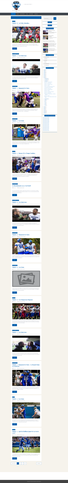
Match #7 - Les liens (18, 121)
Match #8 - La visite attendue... (21, 23)
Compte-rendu (15, 86)
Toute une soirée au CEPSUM (52, 31)
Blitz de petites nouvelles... (51, 36)
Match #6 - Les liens (18, 267)
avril (45, 103)
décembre (46, 78)
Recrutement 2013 (46, 127)
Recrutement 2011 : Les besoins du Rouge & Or (52, 44)
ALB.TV (14, 200)
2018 (44, 72)
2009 (45, 111)
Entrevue (17, 200)
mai (45, 102)
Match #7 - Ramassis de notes (20, 88)
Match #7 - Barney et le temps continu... (24, 153)
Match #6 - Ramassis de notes (20, 234)
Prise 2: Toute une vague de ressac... (49, 40)
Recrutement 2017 (46, 122)
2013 (44, 106)
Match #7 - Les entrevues (19, 55)
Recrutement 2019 (46, 120)
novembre (46, 79)
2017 (44, 73)
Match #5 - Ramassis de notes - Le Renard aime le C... (49, 94)
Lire (14, 48)
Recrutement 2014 (46, 126)
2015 (44, 76)
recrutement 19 (46, 65)
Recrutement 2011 (46, 129)
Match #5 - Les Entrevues (19, 332)
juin (45, 101)
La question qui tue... (52, 48)
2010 (44, 110)
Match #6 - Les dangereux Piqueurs (22, 300)
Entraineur (45, 58)
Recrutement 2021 (46, 118)
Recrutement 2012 (46, 128)
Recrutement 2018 (46, 121)
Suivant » (38, 463)
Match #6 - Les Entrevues (19, 202)
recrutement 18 (46, 63)
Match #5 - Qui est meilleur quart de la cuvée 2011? (25, 432)
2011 (44, 109)
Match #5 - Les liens (18, 399)
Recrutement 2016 (46, 123)
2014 (44, 77)
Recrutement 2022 (46, 117)
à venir (14, 21)
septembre (46, 98)
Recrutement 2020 (46, 119)
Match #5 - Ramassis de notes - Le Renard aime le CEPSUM (26, 365)
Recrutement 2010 (46, 130)
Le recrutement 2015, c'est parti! (21, 186)
